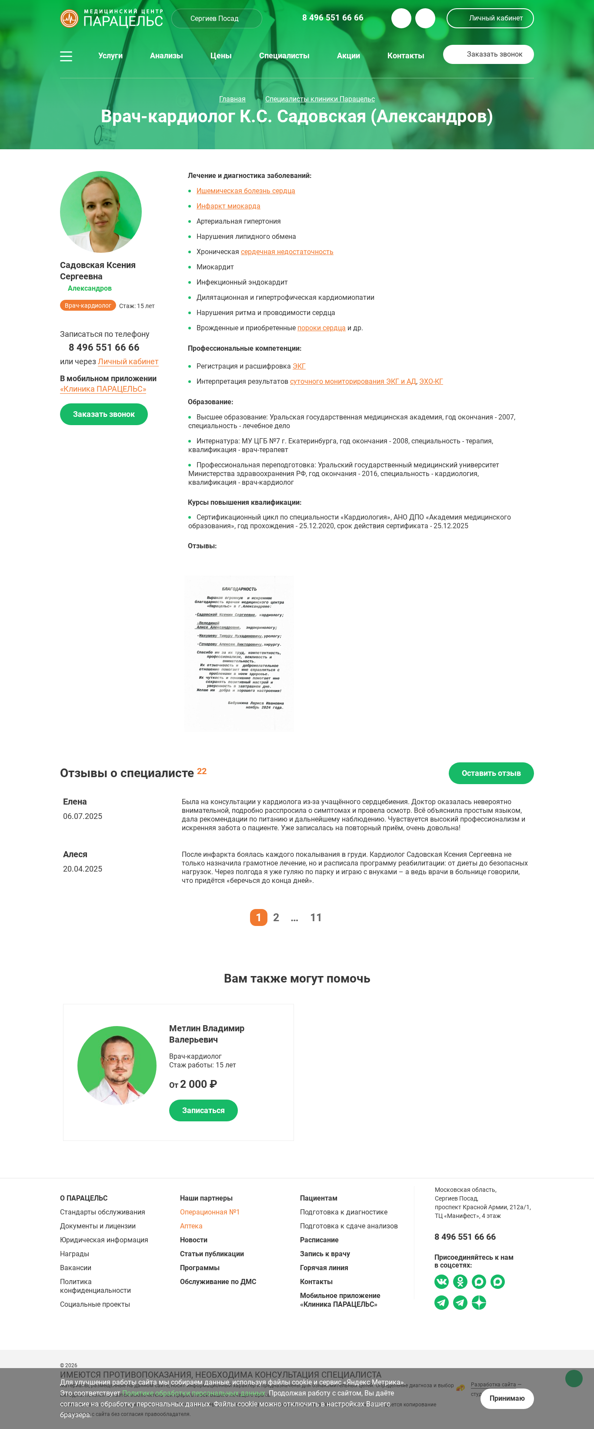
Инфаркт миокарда (228, 206)
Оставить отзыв (491, 773)
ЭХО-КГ (431, 381)
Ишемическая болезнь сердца (246, 191)
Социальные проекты (95, 1304)
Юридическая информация (104, 1240)
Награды (74, 1254)
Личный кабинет (496, 18)
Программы (200, 1268)
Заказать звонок (495, 54)
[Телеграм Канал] (460, 1303)
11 (316, 917)
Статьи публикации (212, 1254)
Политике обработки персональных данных (193, 1393)
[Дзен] (479, 1303)
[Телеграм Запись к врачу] (441, 1303)
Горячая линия (324, 1268)
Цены (221, 56)
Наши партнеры (206, 1198)
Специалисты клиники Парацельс (320, 99)
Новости (193, 1240)
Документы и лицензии (98, 1226)
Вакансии (75, 1268)
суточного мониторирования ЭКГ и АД (353, 381)
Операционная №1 (210, 1212)
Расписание (319, 1240)
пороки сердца (321, 328)
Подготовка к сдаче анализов (349, 1226)
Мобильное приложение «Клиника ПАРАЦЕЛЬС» (340, 1299)
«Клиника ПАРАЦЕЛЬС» (103, 388)
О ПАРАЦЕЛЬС (83, 1198)
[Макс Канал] (498, 1285)
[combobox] (216, 18)
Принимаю (507, 1398)
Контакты (405, 56)
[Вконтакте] (441, 1283)
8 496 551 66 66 (104, 347)
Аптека (191, 1226)
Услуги (110, 56)
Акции (348, 56)
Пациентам (318, 1198)
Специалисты (284, 56)
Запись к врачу (325, 1254)
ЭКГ (299, 366)
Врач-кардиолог (88, 305)
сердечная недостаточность (287, 252)
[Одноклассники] (460, 1283)
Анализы (166, 56)
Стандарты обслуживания (102, 1212)
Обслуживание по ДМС (218, 1282)
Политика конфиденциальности (95, 1286)
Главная (232, 99)
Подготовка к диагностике (343, 1212)
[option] (239, 653)
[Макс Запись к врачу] (479, 1283)
